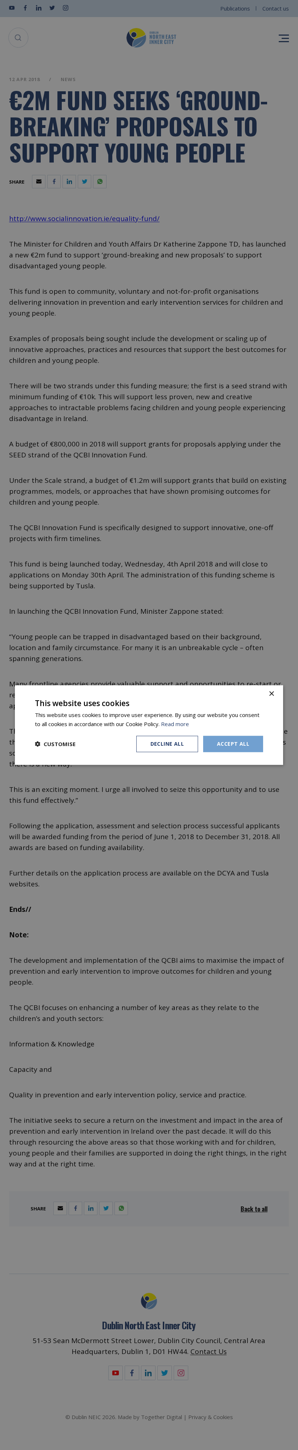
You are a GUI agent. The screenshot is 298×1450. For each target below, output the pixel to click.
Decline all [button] (167, 743)
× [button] (271, 694)
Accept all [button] (233, 743)
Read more (175, 724)
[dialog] (149, 725)
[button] (55, 744)
